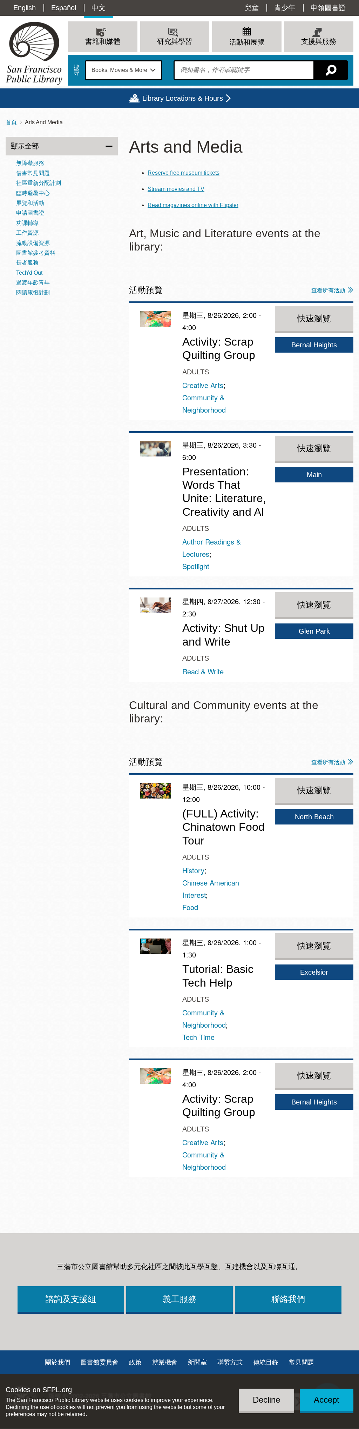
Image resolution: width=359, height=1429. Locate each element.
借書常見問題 (33, 173)
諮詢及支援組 (71, 1299)
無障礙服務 (30, 163)
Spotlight (195, 566)
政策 (135, 1362)
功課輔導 (27, 223)
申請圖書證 (30, 213)
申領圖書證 (328, 8)
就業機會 (164, 1362)
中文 (99, 8)
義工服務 (179, 1299)
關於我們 (57, 1362)
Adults (195, 372)
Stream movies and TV (176, 189)
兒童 (252, 8)
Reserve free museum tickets (183, 173)
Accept (326, 1399)
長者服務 (27, 263)
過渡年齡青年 (33, 283)
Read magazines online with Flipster (193, 205)
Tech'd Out (29, 273)
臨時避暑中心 (33, 193)
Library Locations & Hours (182, 98)
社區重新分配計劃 (38, 183)
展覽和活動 (30, 203)
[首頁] (34, 53)
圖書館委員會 (99, 1362)
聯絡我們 (288, 1299)
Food (190, 907)
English (24, 8)
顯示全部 (25, 146)
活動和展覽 (246, 42)
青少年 (284, 8)
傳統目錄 (265, 1362)
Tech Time (198, 1037)
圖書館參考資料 (35, 253)
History (193, 870)
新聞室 (197, 1362)
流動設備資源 (33, 243)
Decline (266, 1399)
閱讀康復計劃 (33, 292)
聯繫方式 (230, 1362)
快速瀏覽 (314, 318)
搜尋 (76, 70)
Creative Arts (202, 385)
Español (63, 8)
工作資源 (27, 233)
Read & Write (203, 671)
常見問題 (301, 1362)
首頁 (11, 122)
